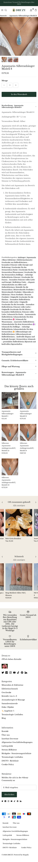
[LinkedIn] (26, 672)
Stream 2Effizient (9, 750)
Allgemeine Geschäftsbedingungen (17, 742)
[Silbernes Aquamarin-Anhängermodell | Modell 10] (10, 466)
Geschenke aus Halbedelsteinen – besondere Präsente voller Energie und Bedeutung (17, 264)
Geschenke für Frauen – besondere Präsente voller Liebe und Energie (18, 279)
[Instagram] (10, 672)
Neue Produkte (17, 294)
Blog (4, 718)
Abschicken (9, 794)
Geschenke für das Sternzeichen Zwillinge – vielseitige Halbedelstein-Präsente (19, 274)
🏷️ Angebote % (8, 711)
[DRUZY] (19, 10)
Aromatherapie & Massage (13, 700)
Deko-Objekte (8, 707)
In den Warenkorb (19, 94)
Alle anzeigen (19, 505)
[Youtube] (14, 672)
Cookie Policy (8, 764)
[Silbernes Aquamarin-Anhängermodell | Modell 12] (10, 432)
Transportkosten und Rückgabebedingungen (12, 353)
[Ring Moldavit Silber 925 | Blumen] (18, 577)
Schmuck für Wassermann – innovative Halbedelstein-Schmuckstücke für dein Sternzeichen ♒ (18, 321)
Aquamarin (31, 257)
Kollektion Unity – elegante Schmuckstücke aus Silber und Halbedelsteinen (18, 284)
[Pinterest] (22, 672)
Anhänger (22, 257)
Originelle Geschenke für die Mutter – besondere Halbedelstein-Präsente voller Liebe (18, 311)
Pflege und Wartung (11, 366)
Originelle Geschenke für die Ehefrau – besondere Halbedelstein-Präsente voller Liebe (17, 299)
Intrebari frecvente (10, 739)
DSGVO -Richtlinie (10, 761)
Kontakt (5, 731)
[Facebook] (6, 672)
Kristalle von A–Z (9, 696)
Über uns (6, 735)
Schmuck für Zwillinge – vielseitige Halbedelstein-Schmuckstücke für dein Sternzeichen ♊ (17, 329)
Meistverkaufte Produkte (23, 290)
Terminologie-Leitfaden (12, 714)
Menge (5, 81)
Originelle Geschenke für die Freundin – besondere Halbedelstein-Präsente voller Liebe (18, 304)
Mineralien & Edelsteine (12, 685)
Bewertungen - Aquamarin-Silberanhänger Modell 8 (14, 373)
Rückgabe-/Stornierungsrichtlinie (16, 753)
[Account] (30, 10)
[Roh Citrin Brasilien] (18, 522)
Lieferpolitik (7, 746)
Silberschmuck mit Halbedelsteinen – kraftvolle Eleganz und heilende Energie (18, 336)
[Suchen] (6, 10)
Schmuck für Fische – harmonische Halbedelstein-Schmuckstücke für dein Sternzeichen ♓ (19, 316)
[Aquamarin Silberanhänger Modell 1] (10, 400)
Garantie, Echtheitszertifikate (15, 360)
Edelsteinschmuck (24, 260)
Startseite (3, 16)
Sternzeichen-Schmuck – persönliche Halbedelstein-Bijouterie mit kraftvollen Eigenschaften (19, 341)
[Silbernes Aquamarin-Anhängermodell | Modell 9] (28, 432)
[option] (19, 36)
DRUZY (10, 855)
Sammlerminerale (10, 703)
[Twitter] (3, 672)
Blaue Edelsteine (9, 260)
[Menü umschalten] (2, 10)
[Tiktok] (18, 672)
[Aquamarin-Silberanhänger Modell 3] (28, 400)
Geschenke (6, 692)
